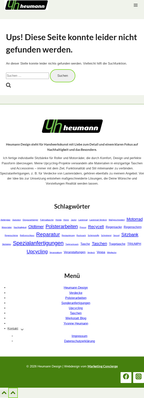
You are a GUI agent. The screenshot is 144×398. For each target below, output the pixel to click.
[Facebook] (126, 377)
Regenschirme (11, 235)
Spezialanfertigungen (38, 243)
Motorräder (7, 227)
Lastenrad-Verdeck (98, 220)
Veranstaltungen (75, 252)
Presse (83, 227)
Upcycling (37, 251)
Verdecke (75, 293)
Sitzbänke (6, 244)
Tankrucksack (72, 244)
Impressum (79, 336)
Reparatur (48, 234)
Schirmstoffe (93, 235)
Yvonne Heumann (76, 323)
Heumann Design (76, 287)
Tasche (85, 244)
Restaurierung (68, 235)
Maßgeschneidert (117, 220)
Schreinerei (106, 235)
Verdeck (91, 252)
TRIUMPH (134, 244)
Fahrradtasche (47, 220)
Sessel (116, 235)
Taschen (99, 243)
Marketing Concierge (103, 366)
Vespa (101, 252)
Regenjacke (114, 227)
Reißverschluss (27, 235)
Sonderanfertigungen (75, 303)
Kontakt (13, 328)
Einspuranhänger (30, 220)
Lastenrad (83, 220)
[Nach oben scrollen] (4, 393)
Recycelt (96, 226)
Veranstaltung (56, 252)
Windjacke (111, 252)
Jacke (73, 220)
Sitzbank (129, 234)
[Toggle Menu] (136, 5)
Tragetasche (117, 244)
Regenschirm (133, 227)
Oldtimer (36, 226)
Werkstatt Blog (75, 318)
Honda (59, 220)
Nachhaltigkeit (20, 227)
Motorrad (135, 219)
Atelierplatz (5, 220)
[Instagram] (138, 377)
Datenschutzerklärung (79, 341)
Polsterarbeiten (62, 226)
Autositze (16, 220)
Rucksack (81, 235)
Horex (66, 220)
